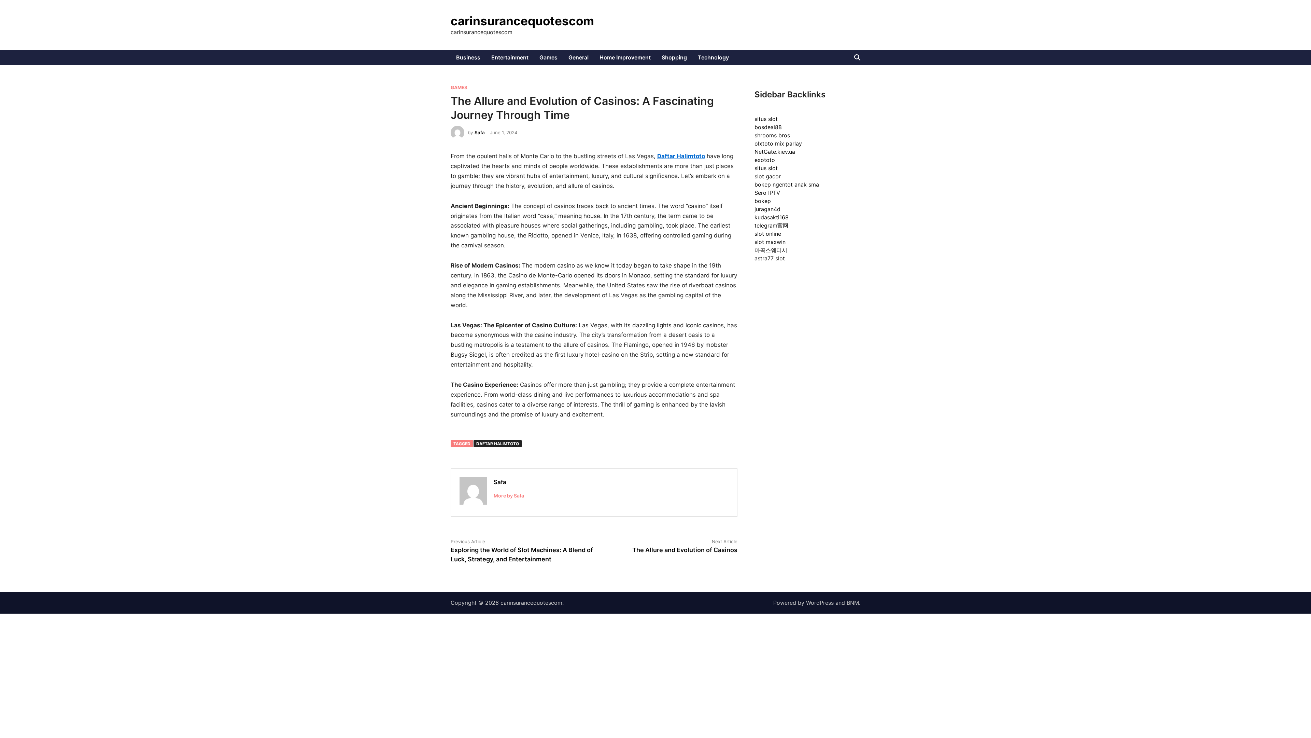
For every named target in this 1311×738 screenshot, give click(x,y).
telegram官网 (771, 225)
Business (468, 57)
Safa (480, 132)
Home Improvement (625, 57)
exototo (765, 159)
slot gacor (768, 176)
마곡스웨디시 (771, 250)
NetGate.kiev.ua (775, 151)
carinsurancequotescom (522, 21)
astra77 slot (770, 258)
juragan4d (767, 209)
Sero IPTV (767, 192)
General (578, 57)
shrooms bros (772, 135)
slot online (768, 233)
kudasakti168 (772, 217)
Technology (713, 57)
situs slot (766, 118)
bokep (763, 200)
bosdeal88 (768, 127)
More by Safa (509, 495)
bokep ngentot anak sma (787, 184)
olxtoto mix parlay (778, 143)
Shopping (674, 57)
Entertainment (509, 57)
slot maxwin (770, 241)
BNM (853, 602)
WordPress (820, 602)
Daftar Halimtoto (497, 443)
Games (548, 57)
